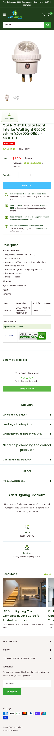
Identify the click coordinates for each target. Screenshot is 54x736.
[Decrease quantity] (16, 175)
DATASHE (8, 336)
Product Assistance (14, 481)
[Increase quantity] (30, 175)
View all (47, 574)
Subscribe (12, 691)
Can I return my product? (17, 459)
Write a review (27, 389)
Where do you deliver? (15, 414)
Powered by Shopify (10, 730)
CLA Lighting (9, 149)
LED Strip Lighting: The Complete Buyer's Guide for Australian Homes (21, 615)
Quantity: (7, 175)
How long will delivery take (17, 424)
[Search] (47, 25)
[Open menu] (4, 15)
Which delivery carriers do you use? (22, 433)
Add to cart (27, 185)
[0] (49, 14)
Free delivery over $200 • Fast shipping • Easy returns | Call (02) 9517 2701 (27, 3)
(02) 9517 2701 (41, 228)
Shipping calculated (32, 163)
